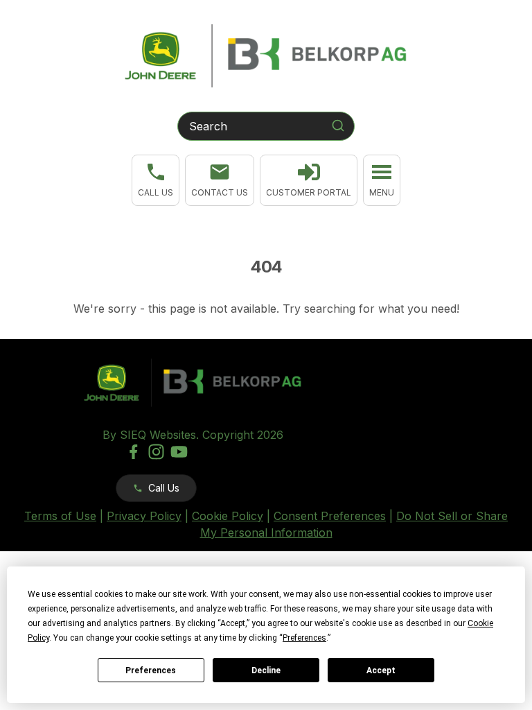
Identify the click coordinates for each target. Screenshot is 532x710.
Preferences (150, 670)
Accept (381, 670)
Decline (266, 670)
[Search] (338, 125)
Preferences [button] (304, 638)
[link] (308, 180)
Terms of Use (60, 516)
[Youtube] (179, 451)
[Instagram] (156, 451)
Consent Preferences (330, 516)
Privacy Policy (144, 516)
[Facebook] (133, 451)
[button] (155, 180)
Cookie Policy (227, 516)
